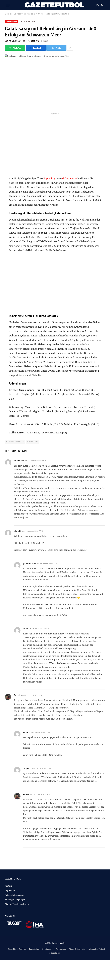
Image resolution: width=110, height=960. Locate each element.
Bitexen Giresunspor (15, 441)
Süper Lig (12, 949)
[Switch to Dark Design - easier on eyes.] (97, 5)
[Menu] (8, 5)
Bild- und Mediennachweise (17, 904)
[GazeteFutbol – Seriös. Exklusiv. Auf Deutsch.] (55, 5)
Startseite (8, 14)
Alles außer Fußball (97, 949)
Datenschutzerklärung (14, 895)
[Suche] (102, 5)
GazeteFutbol (56, 953)
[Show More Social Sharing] (70, 48)
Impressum (10, 890)
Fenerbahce (34, 949)
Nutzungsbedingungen (15, 899)
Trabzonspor (61, 949)
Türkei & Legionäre (77, 949)
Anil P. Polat (14, 41)
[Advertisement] (55, 285)
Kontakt (8, 885)
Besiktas (22, 949)
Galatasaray (11, 21)
